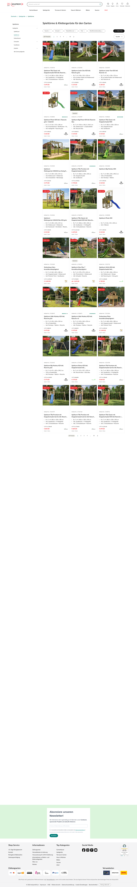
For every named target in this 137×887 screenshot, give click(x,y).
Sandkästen (17, 45)
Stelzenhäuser (17, 38)
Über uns (35, 862)
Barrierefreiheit (93, 884)
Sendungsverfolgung (14, 857)
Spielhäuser (16, 31)
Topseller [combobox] (118, 36)
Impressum (43, 884)
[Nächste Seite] (73, 36)
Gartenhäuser (33, 10)
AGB (49, 884)
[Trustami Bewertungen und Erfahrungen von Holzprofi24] (124, 850)
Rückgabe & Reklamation (15, 854)
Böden (88, 10)
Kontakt (10, 852)
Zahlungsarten (36, 849)
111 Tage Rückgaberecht (15, 849)
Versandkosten (50, 879)
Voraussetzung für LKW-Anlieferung (42, 854)
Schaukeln (16, 41)
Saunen (97, 10)
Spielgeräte (46, 10)
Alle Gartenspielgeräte (19, 51)
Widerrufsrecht (56, 884)
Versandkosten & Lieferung (40, 852)
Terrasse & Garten (60, 10)
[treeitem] (26, 35)
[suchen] (100, 4)
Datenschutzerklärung (68, 884)
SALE (106, 10)
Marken (34, 864)
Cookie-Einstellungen (81, 884)
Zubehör (16, 48)
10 (70, 36)
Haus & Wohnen (76, 10)
